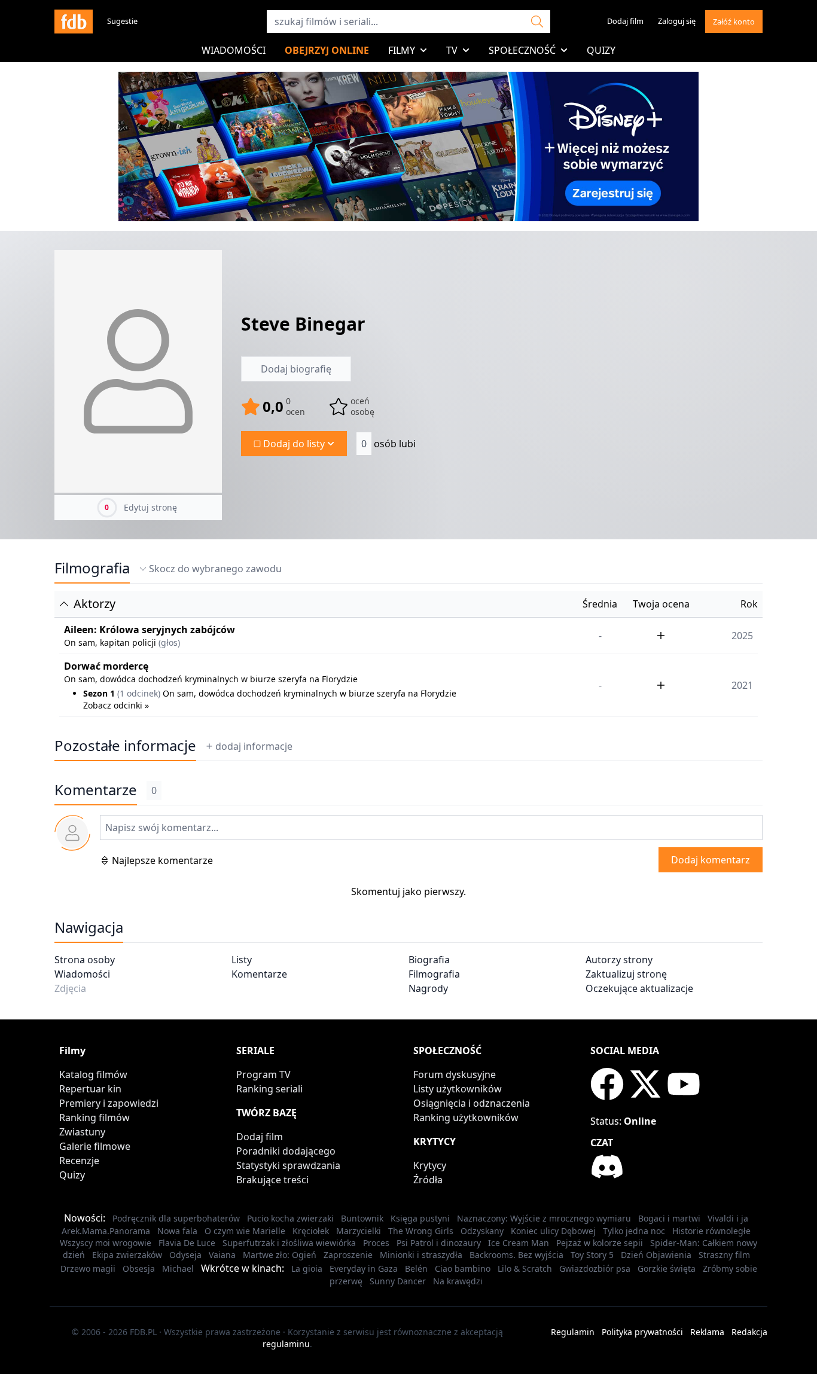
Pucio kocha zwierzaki (290, 1218)
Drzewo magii (87, 1268)
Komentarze (259, 974)
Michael (178, 1268)
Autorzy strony (619, 959)
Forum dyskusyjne (454, 1074)
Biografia (429, 959)
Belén (416, 1268)
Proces (376, 1242)
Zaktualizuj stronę (626, 974)
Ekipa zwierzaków (127, 1254)
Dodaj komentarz (710, 859)
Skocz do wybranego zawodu (215, 568)
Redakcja (749, 1332)
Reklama (707, 1332)
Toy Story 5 (592, 1254)
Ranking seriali (269, 1088)
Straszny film (724, 1254)
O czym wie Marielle (245, 1230)
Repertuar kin (90, 1088)
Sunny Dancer (398, 1281)
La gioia (306, 1268)
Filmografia (92, 568)
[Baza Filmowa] (73, 21)
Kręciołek (310, 1230)
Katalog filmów (93, 1074)
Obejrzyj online (327, 50)
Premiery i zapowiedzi (108, 1103)
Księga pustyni (420, 1218)
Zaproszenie (348, 1254)
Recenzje (79, 1160)
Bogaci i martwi (669, 1218)
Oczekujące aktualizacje (639, 988)
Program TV (263, 1074)
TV (452, 50)
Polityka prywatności (642, 1332)
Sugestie (122, 21)
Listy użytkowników (457, 1088)
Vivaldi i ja (728, 1218)
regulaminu (286, 1343)
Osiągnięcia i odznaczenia (471, 1103)
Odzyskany (482, 1230)
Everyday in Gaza (364, 1268)
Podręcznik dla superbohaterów (176, 1218)
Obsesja (139, 1268)
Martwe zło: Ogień (279, 1254)
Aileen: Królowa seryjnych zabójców (149, 629)
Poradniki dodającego (286, 1151)
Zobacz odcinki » (116, 705)
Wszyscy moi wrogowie (105, 1242)
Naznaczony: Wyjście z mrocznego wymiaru (544, 1218)
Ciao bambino (462, 1268)
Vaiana (222, 1254)
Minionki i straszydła (421, 1254)
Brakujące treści (272, 1179)
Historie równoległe (711, 1230)
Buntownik (362, 1218)
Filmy (401, 50)
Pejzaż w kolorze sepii (599, 1242)
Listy (241, 959)
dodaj (253, 746)
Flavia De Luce (186, 1242)
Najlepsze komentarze (162, 860)
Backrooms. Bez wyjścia (516, 1254)
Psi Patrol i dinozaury (439, 1242)
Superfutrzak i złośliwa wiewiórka (289, 1242)
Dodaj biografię (296, 368)
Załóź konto (734, 21)
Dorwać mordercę (106, 666)
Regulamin (573, 1332)
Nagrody (428, 988)
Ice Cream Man (518, 1242)
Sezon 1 (99, 693)
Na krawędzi (458, 1281)
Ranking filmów (94, 1117)
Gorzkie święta (667, 1268)
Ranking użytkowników (466, 1117)
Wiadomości (234, 50)
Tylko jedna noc (634, 1230)
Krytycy (429, 1165)
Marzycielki (358, 1230)
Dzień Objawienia (656, 1254)
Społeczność (522, 50)
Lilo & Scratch (525, 1268)
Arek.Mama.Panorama (106, 1230)
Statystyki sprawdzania (288, 1165)
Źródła (428, 1179)
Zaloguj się (677, 21)
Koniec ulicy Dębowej (553, 1230)
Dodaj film (625, 21)
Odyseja (185, 1254)
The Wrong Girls (420, 1230)
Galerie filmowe (94, 1146)
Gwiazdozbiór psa (594, 1268)
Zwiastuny (82, 1131)
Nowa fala (177, 1230)
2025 (742, 635)
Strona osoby (84, 959)
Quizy (601, 50)
